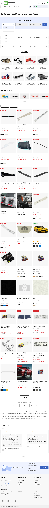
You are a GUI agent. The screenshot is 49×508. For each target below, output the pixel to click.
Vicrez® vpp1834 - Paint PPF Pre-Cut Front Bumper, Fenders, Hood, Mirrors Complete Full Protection (12, 444)
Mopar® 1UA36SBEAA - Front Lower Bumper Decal (23, 327)
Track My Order (21, 480)
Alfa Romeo (20, 37)
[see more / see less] (24, 51)
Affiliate (35, 482)
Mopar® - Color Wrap (21, 155)
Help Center (20, 482)
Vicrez (14, 96)
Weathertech (44, 96)
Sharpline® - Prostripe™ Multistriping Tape (38, 268)
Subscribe (44, 467)
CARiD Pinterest (12, 501)
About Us (36, 480)
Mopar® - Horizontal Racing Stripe (23, 382)
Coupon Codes (37, 489)
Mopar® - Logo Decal (21, 239)
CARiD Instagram (15, 501)
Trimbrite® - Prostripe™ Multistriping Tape (6, 382)
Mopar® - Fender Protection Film (8, 184)
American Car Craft (24, 96)
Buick (3, 46)
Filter (5, 106)
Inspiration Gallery (38, 497)
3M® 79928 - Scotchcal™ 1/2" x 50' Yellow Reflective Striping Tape (24, 298)
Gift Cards (36, 491)
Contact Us (20, 491)
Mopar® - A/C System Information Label (5, 327)
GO (44, 24)
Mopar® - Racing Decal (6, 155)
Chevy (35, 46)
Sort (14, 106)
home (2, 11)
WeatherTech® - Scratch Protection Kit (6, 210)
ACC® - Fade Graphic (38, 239)
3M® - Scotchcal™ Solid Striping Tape (40, 297)
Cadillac (20, 46)
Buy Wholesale (37, 495)
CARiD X (5, 501)
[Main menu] (1, 2)
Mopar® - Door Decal (5, 239)
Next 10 (24, 456)
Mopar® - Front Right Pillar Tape (24, 184)
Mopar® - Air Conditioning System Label (23, 354)
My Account (20, 484)
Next (36, 405)
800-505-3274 (40, 3)
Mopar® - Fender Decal (38, 126)
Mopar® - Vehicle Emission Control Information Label (39, 354)
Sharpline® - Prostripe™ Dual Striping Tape (23, 268)
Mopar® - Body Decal (38, 210)
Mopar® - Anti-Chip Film (22, 126)
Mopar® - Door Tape (37, 155)
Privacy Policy (20, 489)
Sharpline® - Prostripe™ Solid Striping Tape (40, 382)
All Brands (36, 493)
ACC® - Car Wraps (21, 210)
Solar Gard (5, 96)
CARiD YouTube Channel (8, 501)
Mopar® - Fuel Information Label (8, 268)
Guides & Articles (37, 484)
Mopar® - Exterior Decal (6, 126)
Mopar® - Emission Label (39, 326)
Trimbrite (34, 96)
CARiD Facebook (2, 501)
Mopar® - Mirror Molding (38, 184)
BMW (35, 42)
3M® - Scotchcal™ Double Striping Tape (7, 297)
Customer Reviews (38, 486)
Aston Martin (37, 37)
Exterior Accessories (7, 11)
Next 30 (25, 397)
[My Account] (44, 2)
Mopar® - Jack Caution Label (7, 353)
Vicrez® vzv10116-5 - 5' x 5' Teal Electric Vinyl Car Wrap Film (37, 442)
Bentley (19, 42)
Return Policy (20, 486)
